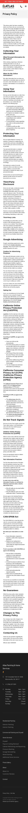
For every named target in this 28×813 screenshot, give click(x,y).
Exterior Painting (8, 724)
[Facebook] (3, 672)
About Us (6, 771)
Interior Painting (8, 727)
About (4, 767)
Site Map (12, 793)
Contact (5, 779)
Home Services (7, 737)
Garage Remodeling (9, 752)
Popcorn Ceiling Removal (11, 744)
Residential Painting (9, 721)
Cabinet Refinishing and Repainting (14, 746)
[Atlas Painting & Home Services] (7, 6)
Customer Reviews (8, 774)
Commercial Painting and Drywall (13, 732)
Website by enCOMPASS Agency (10, 801)
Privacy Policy (6, 793)
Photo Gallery (7, 762)
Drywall (5, 741)
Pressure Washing (8, 749)
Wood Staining (7, 754)
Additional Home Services (11, 757)
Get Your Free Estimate (14, 1)
